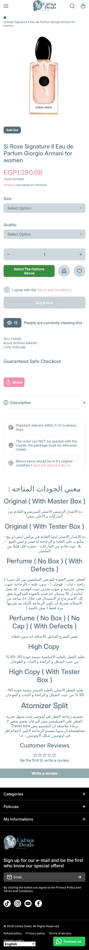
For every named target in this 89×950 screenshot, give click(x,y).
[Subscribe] (79, 877)
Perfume (19, 347)
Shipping (9, 185)
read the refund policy (50, 465)
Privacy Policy (65, 887)
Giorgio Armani (25, 343)
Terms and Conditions (18, 891)
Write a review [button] (45, 773)
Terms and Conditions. (54, 290)
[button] (83, 6)
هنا (21, 735)
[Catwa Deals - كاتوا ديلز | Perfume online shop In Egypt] (44, 6)
